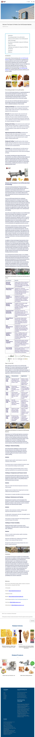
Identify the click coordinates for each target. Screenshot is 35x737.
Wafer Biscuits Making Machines (26, 675)
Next (34, 639)
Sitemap (4, 698)
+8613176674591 (9, 725)
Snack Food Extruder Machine (22, 692)
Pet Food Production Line (21, 694)
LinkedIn (4, 697)
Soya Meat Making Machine (21, 696)
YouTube (4, 696)
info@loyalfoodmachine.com (10, 727)
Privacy (4, 694)
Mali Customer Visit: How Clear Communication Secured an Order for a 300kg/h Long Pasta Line (23, 713)
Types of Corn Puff (11, 45)
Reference (10, 52)
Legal (4, 692)
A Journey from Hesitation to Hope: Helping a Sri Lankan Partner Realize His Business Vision (23, 716)
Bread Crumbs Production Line (22, 697)
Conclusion (10, 50)
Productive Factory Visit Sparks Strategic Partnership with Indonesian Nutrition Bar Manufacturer (26, 647)
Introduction (10, 35)
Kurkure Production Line (21, 693)
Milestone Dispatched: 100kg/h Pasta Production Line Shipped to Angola (9, 647)
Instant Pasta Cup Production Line (9, 675)
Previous (1, 639)
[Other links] (33, 1)
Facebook (5, 695)
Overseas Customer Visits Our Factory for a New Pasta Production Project (23, 709)
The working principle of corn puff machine (16, 37)
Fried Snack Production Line (21, 695)
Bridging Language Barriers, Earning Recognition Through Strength (23, 711)
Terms (4, 693)
